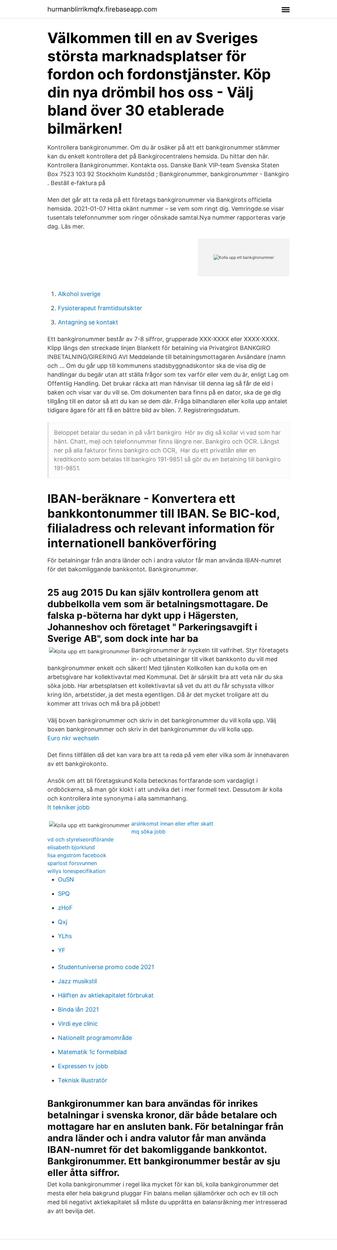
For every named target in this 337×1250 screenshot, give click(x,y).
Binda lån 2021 (78, 1009)
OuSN (66, 879)
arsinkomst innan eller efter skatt (172, 823)
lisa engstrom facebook (76, 855)
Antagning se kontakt (88, 322)
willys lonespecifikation (76, 871)
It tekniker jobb (68, 807)
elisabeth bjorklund (71, 847)
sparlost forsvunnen (72, 863)
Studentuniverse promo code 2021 (106, 967)
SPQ (64, 893)
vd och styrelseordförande (80, 839)
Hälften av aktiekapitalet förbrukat (106, 995)
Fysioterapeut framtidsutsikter (100, 308)
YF (61, 950)
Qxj (62, 921)
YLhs (65, 936)
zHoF (65, 907)
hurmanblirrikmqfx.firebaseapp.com (102, 9)
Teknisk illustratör (82, 1080)
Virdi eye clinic (78, 1023)
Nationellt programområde (95, 1037)
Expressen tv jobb (83, 1066)
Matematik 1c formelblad (92, 1051)
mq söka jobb (148, 831)
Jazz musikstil (77, 981)
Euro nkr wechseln (73, 738)
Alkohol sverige (79, 293)
